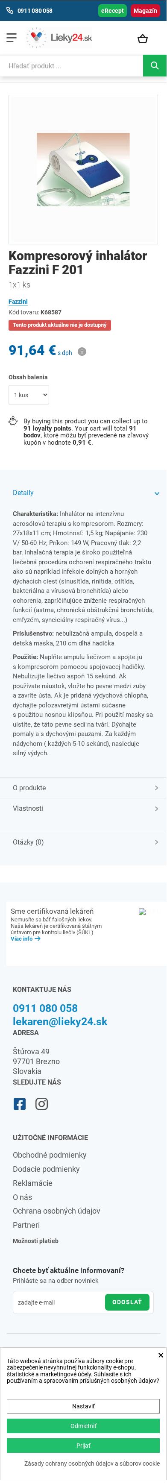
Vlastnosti (28, 808)
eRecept (112, 10)
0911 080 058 (45, 1008)
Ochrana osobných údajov (56, 1210)
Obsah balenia (29, 377)
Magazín (145, 10)
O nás (22, 1197)
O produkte (29, 788)
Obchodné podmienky (50, 1154)
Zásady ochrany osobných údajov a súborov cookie (92, 1464)
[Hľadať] (155, 65)
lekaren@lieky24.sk (60, 1021)
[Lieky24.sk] (59, 37)
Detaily (23, 493)
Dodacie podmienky (46, 1168)
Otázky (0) (28, 842)
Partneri (26, 1224)
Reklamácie (33, 1183)
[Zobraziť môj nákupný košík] (146, 39)
